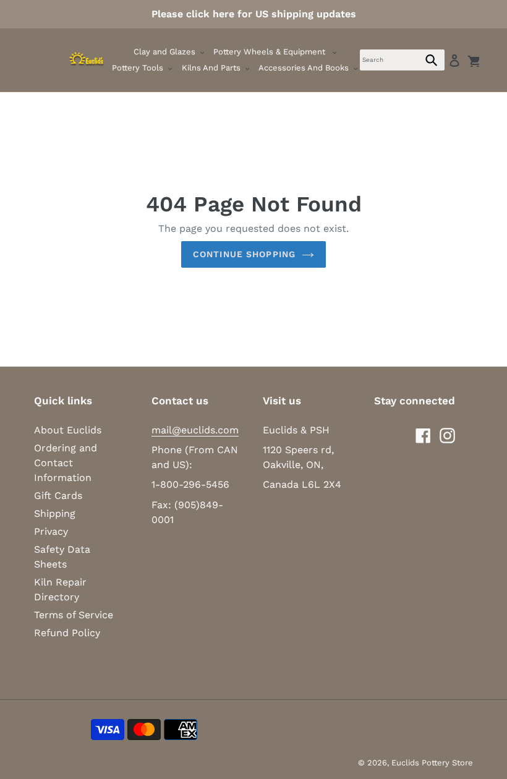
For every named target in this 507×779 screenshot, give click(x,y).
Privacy (51, 531)
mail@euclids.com (195, 430)
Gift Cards (58, 495)
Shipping (54, 513)
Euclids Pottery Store (432, 762)
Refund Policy (67, 633)
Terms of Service (73, 615)
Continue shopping (244, 254)
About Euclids (67, 430)
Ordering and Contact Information (65, 462)
